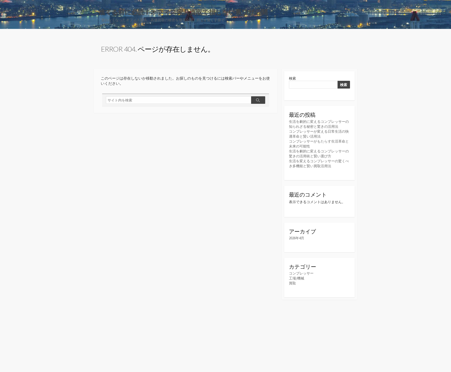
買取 (292, 283)
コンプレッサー (301, 273)
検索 (292, 78)
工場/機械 (296, 278)
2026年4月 (296, 238)
